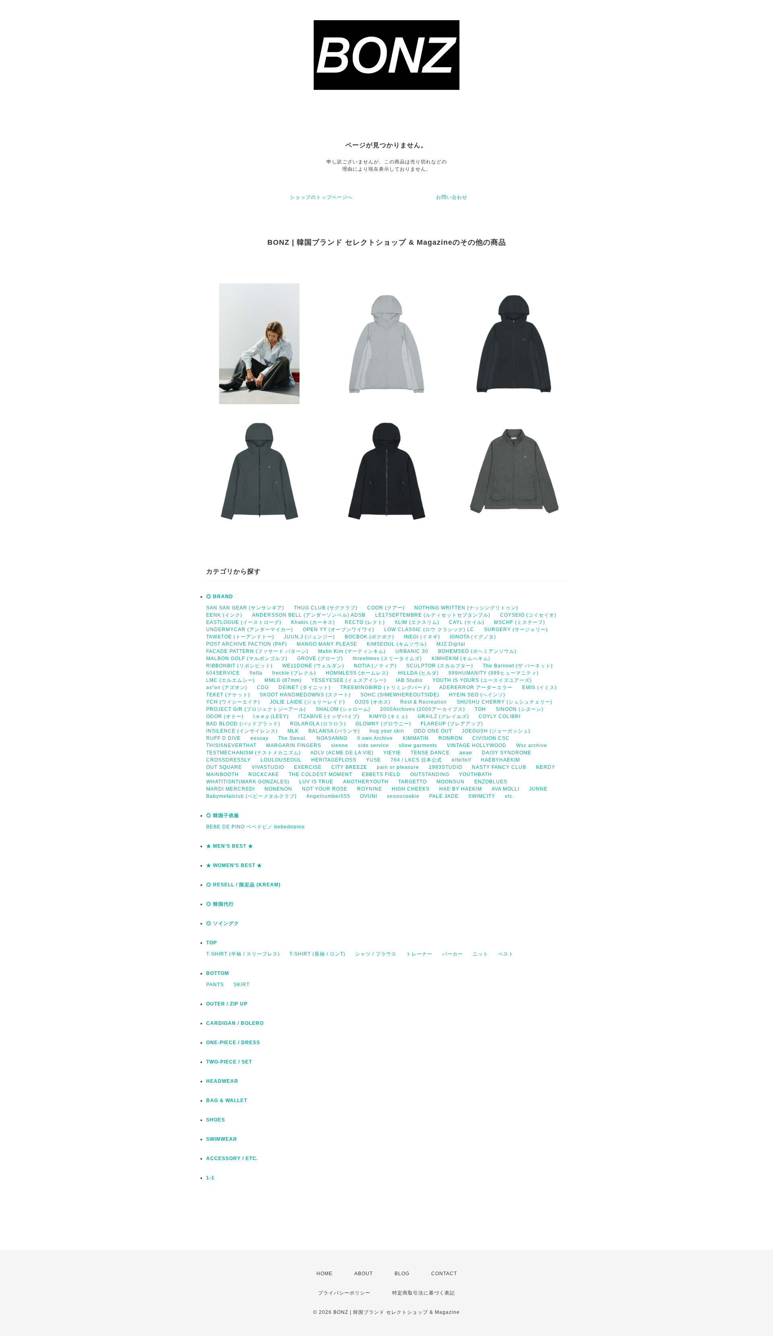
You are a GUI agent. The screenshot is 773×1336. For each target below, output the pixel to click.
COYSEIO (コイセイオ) (528, 615)
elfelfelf (461, 760)
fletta (256, 673)
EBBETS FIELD (381, 774)
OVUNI (368, 796)
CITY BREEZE (349, 767)
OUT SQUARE (224, 767)
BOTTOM (217, 973)
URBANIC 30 (411, 651)
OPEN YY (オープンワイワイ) (338, 629)
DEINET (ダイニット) (305, 687)
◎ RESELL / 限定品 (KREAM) (243, 885)
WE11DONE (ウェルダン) (313, 666)
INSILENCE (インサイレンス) (242, 731)
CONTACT (444, 1273)
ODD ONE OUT (433, 731)
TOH (480, 709)
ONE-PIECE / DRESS (233, 1042)
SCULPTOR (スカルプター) (439, 666)
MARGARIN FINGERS (293, 745)
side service (373, 745)
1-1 (210, 1178)
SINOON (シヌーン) (520, 709)
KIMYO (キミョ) (388, 716)
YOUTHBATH (475, 774)
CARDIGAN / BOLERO (235, 1023)
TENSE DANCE (430, 753)
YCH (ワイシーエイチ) (233, 702)
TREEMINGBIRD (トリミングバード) (385, 687)
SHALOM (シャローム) (343, 709)
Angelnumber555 (328, 796)
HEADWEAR (222, 1081)
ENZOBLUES (490, 782)
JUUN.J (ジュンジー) (309, 637)
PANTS (215, 984)
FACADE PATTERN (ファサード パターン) (257, 651)
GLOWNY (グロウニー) (383, 724)
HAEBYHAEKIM (500, 760)
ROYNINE (369, 789)
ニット (480, 954)
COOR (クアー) (386, 608)
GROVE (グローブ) (320, 658)
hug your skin (387, 731)
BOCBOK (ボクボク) (369, 637)
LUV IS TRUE (316, 782)
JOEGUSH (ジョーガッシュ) (496, 731)
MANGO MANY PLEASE (327, 644)
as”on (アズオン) (226, 687)
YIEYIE (392, 753)
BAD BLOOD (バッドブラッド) (243, 724)
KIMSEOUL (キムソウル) (397, 644)
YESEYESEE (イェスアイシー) (348, 680)
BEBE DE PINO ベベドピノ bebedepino (255, 827)
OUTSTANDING (429, 774)
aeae (465, 753)
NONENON (278, 789)
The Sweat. (292, 738)
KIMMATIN (416, 738)
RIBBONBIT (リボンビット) (239, 666)
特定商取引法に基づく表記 (423, 1293)
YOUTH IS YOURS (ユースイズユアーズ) (482, 680)
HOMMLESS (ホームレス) (357, 673)
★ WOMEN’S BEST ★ (234, 865)
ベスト (506, 954)
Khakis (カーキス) (313, 622)
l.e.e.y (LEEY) (271, 716)
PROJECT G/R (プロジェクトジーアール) (256, 709)
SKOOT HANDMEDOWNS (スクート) (305, 695)
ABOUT (363, 1273)
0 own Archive (375, 738)
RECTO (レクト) (365, 622)
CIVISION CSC (491, 738)
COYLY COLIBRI (500, 716)
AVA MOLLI (505, 789)
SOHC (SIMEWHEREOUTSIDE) (399, 695)
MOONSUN (450, 782)
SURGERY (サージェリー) (516, 629)
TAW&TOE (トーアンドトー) (240, 637)
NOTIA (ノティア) (375, 666)
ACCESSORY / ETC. (232, 1158)
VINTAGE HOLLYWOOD (476, 745)
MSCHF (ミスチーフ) (519, 622)
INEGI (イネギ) (422, 637)
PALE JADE (444, 796)
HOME (324, 1273)
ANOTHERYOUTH (366, 782)
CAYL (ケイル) (466, 622)
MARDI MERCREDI (230, 789)
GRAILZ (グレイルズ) (443, 716)
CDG (263, 687)
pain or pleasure (398, 767)
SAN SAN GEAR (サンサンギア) (245, 608)
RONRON (450, 738)
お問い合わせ (451, 197)
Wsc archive (531, 745)
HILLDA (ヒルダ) (418, 673)
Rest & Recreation (423, 702)
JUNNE (538, 789)
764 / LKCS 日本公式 (416, 760)
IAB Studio (409, 680)
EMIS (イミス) (539, 687)
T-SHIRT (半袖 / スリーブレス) (243, 954)
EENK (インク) (224, 615)
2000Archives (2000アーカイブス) (422, 709)
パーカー (452, 954)
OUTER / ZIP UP (227, 1004)
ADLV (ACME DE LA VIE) (342, 753)
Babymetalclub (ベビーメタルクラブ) (251, 796)
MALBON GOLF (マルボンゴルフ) (246, 658)
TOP (211, 943)
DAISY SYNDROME (506, 753)
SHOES (215, 1120)
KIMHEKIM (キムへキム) (461, 658)
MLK (293, 731)
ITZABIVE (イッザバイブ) (329, 716)
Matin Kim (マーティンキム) (352, 651)
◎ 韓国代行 (220, 904)
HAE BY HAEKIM (460, 789)
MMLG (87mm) (283, 680)
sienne (339, 745)
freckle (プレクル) (294, 673)
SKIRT (242, 984)
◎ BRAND (219, 596)
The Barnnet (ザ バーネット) (518, 666)
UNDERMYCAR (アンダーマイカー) (249, 629)
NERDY (545, 767)
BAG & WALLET (226, 1100)
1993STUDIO (445, 767)
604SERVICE (223, 673)
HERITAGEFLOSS (333, 760)
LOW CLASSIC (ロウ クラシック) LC (429, 629)
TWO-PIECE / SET (229, 1062)
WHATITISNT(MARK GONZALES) (247, 782)
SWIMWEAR (221, 1139)
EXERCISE (308, 767)
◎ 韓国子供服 (222, 815)
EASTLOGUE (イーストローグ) (243, 622)
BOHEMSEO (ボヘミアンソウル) (477, 651)
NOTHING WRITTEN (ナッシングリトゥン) (466, 608)
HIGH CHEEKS (411, 789)
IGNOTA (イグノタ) (473, 637)
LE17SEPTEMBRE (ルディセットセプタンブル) (432, 615)
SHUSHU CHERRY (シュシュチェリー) (504, 702)
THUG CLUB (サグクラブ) (326, 608)
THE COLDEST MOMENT (320, 774)
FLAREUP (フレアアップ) (452, 724)
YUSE (373, 760)
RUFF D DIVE (223, 738)
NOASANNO (331, 738)
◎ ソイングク (222, 923)
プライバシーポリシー (344, 1293)
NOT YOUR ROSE (324, 789)
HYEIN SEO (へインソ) (477, 695)
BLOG (402, 1273)
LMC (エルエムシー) (230, 680)
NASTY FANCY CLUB (499, 767)
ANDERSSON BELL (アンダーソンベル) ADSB (309, 615)
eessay (259, 738)
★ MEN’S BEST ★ (229, 846)
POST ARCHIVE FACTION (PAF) (246, 644)
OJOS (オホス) (373, 702)
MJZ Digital (450, 644)
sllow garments (418, 745)
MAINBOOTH (222, 774)
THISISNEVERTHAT (231, 745)
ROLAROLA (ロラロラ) (318, 724)
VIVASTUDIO (268, 767)
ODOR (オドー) (225, 716)
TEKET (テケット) (228, 695)
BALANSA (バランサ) (334, 731)
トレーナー (419, 954)
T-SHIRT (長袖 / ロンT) (317, 954)
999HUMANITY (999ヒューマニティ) (494, 673)
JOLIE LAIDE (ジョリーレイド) (307, 702)
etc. (509, 796)
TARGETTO (412, 782)
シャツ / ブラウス (376, 954)
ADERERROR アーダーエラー (476, 687)
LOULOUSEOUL (281, 760)
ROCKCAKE (263, 774)
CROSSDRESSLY (228, 760)
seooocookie (403, 796)
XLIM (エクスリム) (417, 622)
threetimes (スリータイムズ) (387, 658)
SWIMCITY (481, 796)
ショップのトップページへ (321, 197)
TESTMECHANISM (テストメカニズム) (253, 753)
